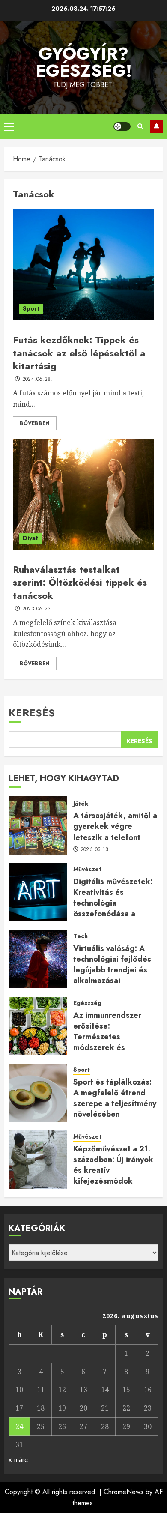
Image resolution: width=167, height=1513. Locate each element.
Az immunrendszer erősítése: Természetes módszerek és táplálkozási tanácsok (113, 1037)
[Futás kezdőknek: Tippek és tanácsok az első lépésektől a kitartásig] (83, 264)
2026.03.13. (95, 849)
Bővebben (35, 423)
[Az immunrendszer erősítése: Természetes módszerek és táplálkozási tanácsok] (38, 1026)
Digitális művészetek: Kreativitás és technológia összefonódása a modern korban (112, 903)
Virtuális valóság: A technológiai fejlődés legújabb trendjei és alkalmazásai (112, 965)
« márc (18, 1460)
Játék (80, 804)
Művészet (87, 869)
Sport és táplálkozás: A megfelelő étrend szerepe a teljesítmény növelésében (114, 1098)
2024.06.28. (37, 379)
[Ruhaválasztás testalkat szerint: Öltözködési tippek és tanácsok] (83, 494)
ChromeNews (123, 1492)
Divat (30, 538)
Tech (80, 936)
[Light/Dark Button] (122, 126)
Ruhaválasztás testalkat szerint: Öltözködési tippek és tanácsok (80, 582)
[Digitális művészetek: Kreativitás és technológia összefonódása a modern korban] (38, 892)
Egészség (87, 1003)
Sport (31, 308)
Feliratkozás (156, 126)
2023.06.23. (37, 609)
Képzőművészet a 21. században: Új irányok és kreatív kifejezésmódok (113, 1165)
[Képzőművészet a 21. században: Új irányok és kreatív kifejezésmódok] (38, 1159)
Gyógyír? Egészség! (84, 62)
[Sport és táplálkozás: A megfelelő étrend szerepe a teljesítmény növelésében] (38, 1093)
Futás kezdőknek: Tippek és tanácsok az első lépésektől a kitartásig (79, 353)
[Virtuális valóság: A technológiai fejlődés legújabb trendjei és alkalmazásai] (38, 959)
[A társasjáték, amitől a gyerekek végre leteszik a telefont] (38, 825)
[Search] (140, 126)
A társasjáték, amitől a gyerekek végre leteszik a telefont (115, 826)
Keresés (32, 712)
